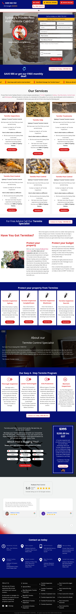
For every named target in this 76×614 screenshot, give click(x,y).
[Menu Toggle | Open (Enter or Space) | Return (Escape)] (38, 10)
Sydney (55, 95)
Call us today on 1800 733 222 (56, 16)
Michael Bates (51, 512)
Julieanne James (15, 512)
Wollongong (8, 97)
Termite (42, 95)
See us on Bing (66, 545)
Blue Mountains (62, 95)
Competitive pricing (26, 82)
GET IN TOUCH (48, 545)
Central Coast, (71, 95)
